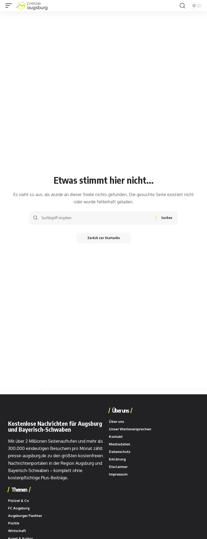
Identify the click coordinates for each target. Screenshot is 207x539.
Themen (19, 489)
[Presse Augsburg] (32, 5)
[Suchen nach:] (96, 218)
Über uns (120, 410)
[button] (10, 5)
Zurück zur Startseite (103, 238)
